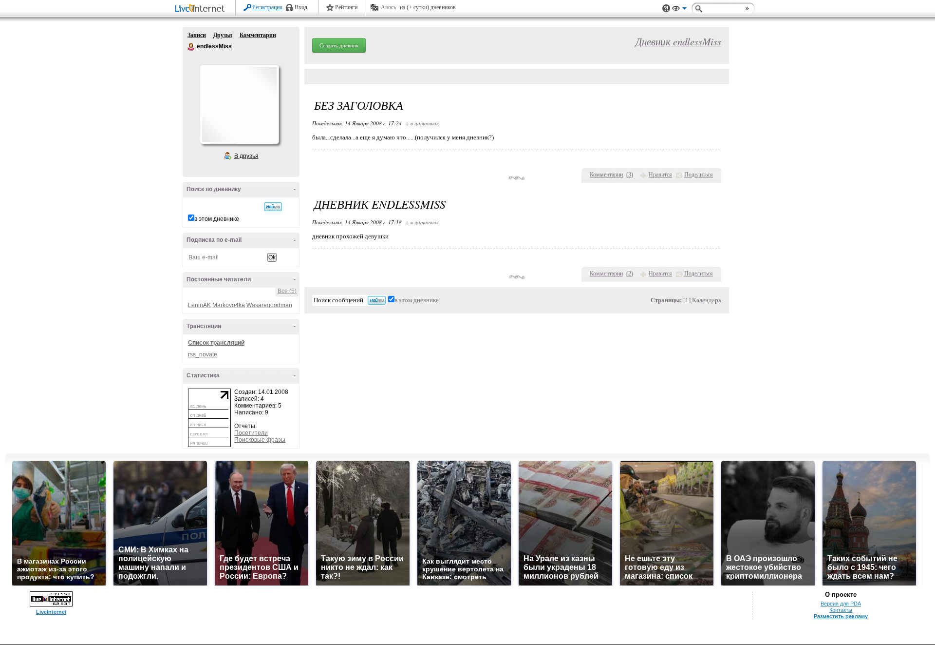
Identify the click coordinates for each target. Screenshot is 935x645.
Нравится (660, 174)
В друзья (246, 156)
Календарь (706, 300)
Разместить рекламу (841, 616)
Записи (196, 35)
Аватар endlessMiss (239, 104)
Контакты (840, 610)
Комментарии (258, 35)
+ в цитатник (422, 123)
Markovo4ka (228, 305)
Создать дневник (338, 45)
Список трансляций (216, 342)
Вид (679, 10)
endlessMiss (191, 47)
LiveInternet (201, 9)
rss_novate (202, 354)
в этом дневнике (216, 218)
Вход (301, 7)
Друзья (222, 35)
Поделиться (698, 174)
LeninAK (199, 305)
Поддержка (666, 8)
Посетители (251, 433)
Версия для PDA (841, 603)
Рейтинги (346, 7)
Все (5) (287, 291)
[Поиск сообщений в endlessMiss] (273, 206)
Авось (388, 7)
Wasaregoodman (269, 305)
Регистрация (267, 7)
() (629, 174)
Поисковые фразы (259, 439)
